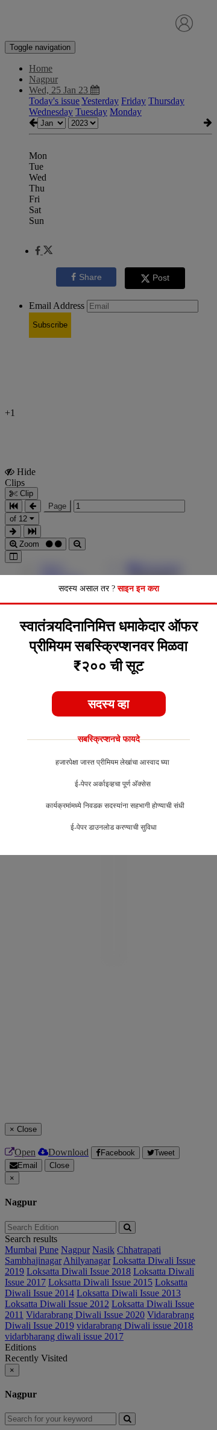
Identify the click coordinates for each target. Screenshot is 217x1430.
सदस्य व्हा (109, 703)
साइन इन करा (138, 588)
